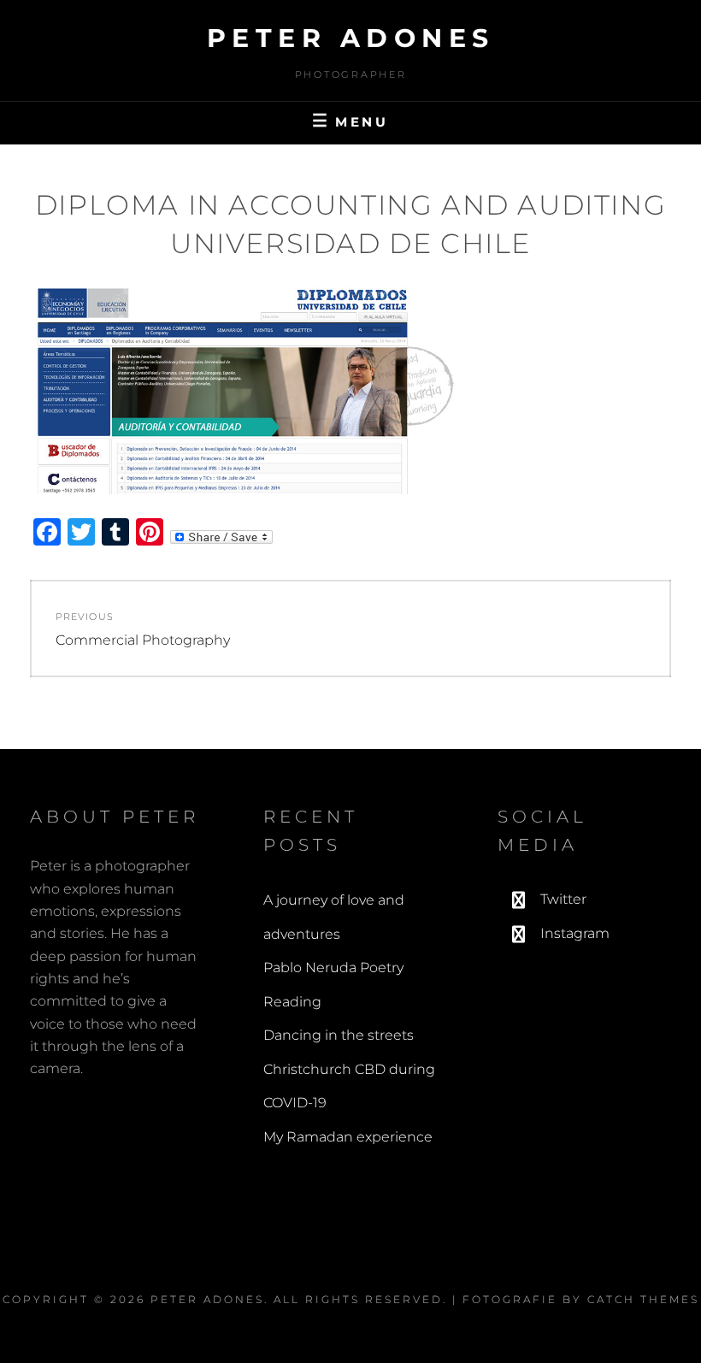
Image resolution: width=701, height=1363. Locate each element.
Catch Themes (643, 1299)
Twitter (563, 899)
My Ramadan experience (348, 1137)
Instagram (575, 933)
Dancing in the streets (338, 1035)
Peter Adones (351, 38)
